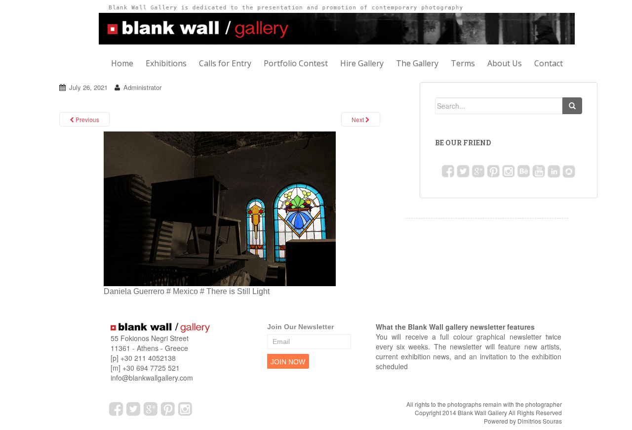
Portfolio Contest (296, 63)
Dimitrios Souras (539, 421)
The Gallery (417, 63)
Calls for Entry (225, 63)
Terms (463, 63)
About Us (504, 63)
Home (122, 63)
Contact (548, 63)
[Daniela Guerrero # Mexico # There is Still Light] (220, 208)
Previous (86, 119)
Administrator (142, 87)
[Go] (572, 105)
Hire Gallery (362, 63)
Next (358, 119)
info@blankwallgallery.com (152, 378)
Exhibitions (166, 63)
